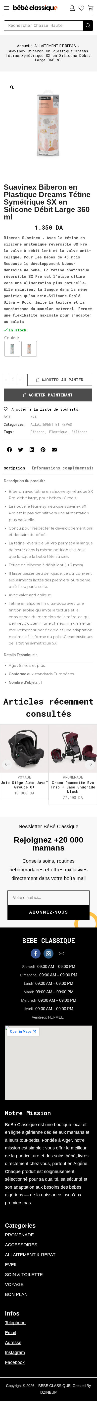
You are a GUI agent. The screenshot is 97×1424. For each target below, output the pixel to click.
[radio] (12, 348)
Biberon (38, 431)
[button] (6, 8)
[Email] (61, 954)
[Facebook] (36, 954)
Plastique (58, 431)
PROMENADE (73, 777)
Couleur (11, 337)
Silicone (80, 431)
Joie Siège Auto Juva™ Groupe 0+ (24, 784)
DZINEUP (48, 1392)
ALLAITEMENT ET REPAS (55, 45)
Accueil (23, 45)
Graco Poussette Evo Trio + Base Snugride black (72, 787)
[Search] (88, 26)
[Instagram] (48, 954)
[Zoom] (11, 87)
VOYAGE (24, 777)
